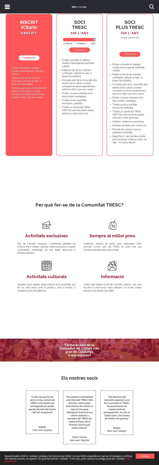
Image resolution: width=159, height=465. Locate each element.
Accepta (145, 456)
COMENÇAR (29, 58)
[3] (93, 43)
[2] (81, 43)
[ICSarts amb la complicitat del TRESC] (79, 6)
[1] (67, 43)
